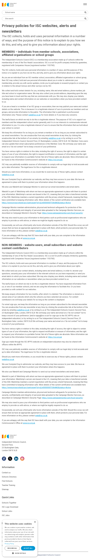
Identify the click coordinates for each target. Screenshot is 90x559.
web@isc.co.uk (34, 115)
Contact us (6, 472)
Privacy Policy (9, 544)
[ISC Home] (9, 4)
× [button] (35, 522)
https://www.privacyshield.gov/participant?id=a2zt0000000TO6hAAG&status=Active (36, 203)
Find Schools (7, 481)
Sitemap (5, 489)
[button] (20, 553)
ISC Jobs (5, 515)
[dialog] (20, 538)
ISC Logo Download (10, 507)
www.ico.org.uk (29, 238)
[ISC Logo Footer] (45, 436)
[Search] (85, 18)
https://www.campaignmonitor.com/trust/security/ (62, 213)
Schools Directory (9, 477)
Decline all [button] (12, 548)
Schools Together (9, 503)
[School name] (85, 12)
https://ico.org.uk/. (55, 160)
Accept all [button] (28, 548)
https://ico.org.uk (55, 337)
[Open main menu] (85, 4)
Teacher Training (8, 485)
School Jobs (7, 511)
